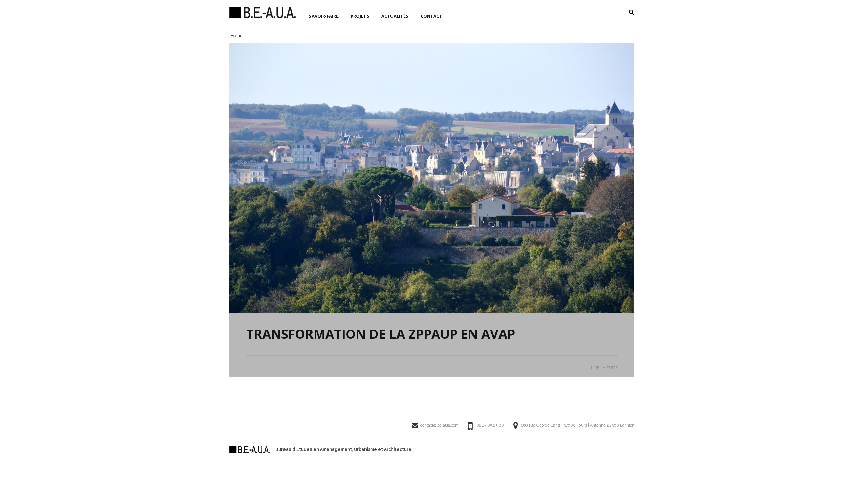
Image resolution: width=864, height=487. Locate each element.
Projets (360, 16)
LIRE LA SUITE (604, 367)
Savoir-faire (324, 16)
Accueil (237, 36)
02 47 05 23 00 (490, 425)
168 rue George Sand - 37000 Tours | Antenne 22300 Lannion (577, 425)
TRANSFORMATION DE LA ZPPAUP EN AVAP (380, 333)
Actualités (394, 16)
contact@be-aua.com (439, 425)
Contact (431, 16)
